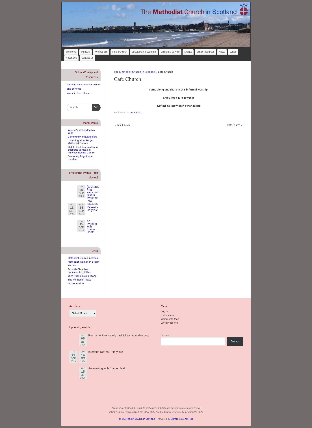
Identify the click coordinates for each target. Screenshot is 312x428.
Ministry (85, 51)
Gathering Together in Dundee (80, 158)
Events (188, 51)
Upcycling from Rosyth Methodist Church (80, 142)
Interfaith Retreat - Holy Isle (92, 207)
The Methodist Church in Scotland (134, 71)
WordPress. (187, 418)
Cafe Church (122, 124)
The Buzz (73, 265)
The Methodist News (79, 279)
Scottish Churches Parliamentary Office (79, 270)
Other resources (205, 51)
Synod (233, 51)
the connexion (76, 283)
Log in (164, 311)
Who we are (101, 51)
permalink (135, 112)
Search (165, 335)
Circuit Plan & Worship (144, 51)
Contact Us (87, 57)
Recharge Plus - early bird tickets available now (93, 193)
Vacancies (71, 57)
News (222, 51)
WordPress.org (169, 322)
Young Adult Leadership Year (81, 131)
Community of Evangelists (82, 136)
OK (95, 107)
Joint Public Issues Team (82, 275)
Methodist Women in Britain (83, 261)
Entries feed (168, 315)
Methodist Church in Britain (83, 257)
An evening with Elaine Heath (92, 226)
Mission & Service (170, 51)
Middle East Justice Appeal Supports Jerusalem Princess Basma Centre (83, 150)
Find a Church (119, 51)
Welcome (71, 51)
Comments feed (170, 318)
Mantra (174, 418)
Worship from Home (78, 93)
